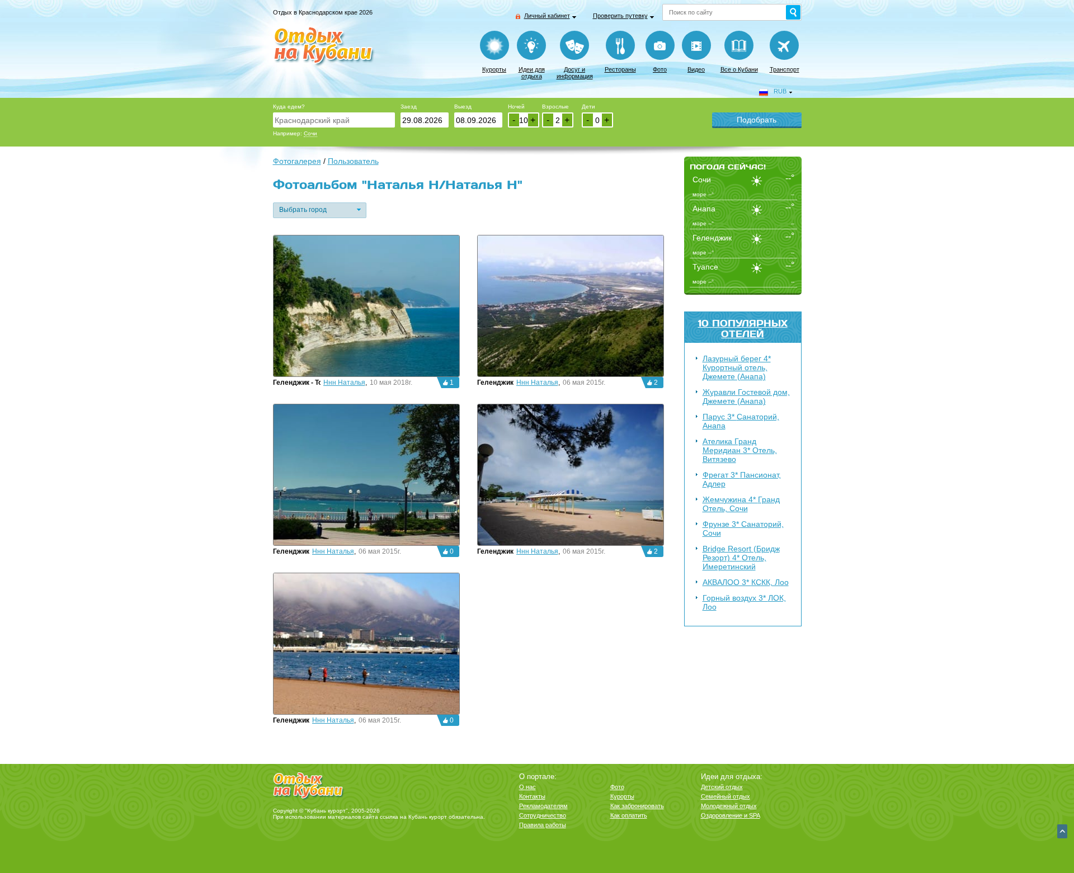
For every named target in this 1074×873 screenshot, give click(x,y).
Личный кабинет (547, 15)
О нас (527, 787)
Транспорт (784, 69)
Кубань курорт (427, 817)
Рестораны (620, 69)
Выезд (463, 106)
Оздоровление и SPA (730, 815)
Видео (696, 69)
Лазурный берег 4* (737, 367)
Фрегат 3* (742, 479)
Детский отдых (722, 787)
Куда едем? (289, 106)
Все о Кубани (739, 69)
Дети (588, 106)
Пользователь (353, 161)
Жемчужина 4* (741, 504)
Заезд (409, 106)
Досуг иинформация (575, 72)
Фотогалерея (297, 161)
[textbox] (334, 120)
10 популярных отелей (743, 328)
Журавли (746, 396)
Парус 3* (741, 421)
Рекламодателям (543, 806)
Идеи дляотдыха (532, 72)
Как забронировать (637, 806)
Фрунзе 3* (743, 528)
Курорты (494, 69)
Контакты (532, 796)
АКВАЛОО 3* (746, 582)
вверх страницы (1062, 831)
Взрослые (555, 106)
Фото (660, 69)
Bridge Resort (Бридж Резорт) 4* (741, 557)
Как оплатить (628, 815)
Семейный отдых (725, 796)
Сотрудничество (542, 815)
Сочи (310, 133)
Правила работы (542, 825)
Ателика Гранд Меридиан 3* (740, 450)
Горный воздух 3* (744, 602)
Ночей (516, 106)
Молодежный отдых (729, 806)
